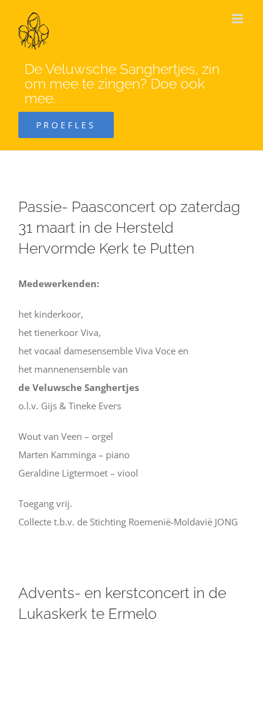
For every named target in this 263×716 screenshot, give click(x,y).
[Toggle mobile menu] (238, 18)
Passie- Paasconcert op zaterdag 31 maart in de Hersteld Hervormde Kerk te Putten (129, 227)
